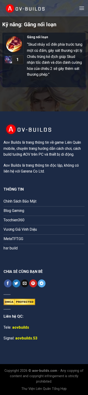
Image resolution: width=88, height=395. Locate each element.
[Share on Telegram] (42, 283)
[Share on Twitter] (16, 283)
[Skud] (8, 59)
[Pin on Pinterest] (33, 283)
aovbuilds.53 (26, 338)
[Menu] (81, 8)
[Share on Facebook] (8, 283)
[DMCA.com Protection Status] (19, 301)
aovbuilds (20, 327)
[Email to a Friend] (25, 283)
